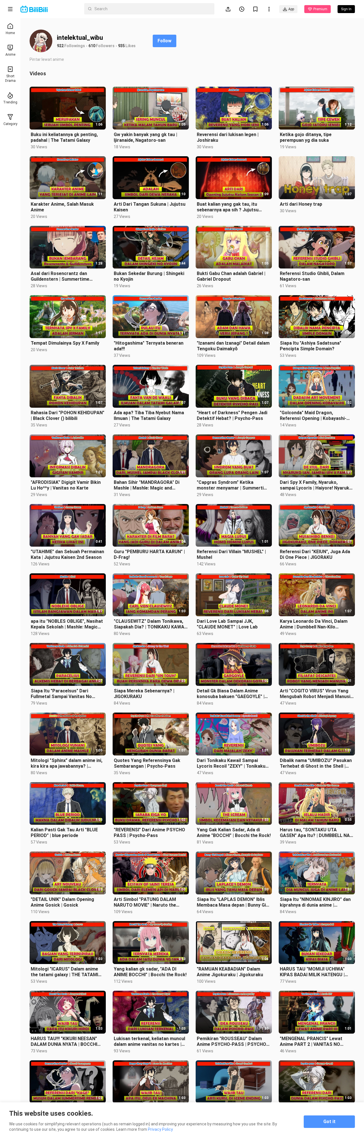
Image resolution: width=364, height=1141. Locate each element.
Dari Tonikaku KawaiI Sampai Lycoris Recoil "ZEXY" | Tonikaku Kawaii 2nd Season (231, 763)
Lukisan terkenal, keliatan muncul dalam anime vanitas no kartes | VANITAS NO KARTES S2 (149, 1041)
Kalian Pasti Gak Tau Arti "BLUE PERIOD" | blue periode (64, 832)
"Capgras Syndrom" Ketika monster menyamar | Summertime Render (233, 485)
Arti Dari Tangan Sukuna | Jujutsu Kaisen (149, 207)
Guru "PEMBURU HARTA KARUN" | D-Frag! (149, 554)
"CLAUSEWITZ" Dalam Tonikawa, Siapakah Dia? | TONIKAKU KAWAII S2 (150, 624)
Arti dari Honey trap (301, 204)
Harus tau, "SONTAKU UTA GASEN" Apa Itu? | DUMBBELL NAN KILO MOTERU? (316, 832)
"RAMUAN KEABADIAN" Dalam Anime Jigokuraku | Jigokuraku (230, 971)
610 (91, 45)
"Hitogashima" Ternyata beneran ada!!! (148, 345)
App (291, 9)
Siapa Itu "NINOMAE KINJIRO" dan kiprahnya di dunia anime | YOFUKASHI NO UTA (315, 902)
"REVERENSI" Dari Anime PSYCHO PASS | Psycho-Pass (149, 832)
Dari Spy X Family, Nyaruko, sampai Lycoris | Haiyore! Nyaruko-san (317, 485)
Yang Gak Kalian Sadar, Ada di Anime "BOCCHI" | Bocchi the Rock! (234, 832)
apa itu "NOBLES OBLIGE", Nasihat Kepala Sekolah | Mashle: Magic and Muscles (67, 624)
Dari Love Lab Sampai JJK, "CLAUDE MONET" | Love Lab (227, 624)
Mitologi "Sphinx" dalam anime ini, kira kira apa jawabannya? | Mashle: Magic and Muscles (66, 763)
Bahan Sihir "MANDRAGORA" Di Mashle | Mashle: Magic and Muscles (146, 485)
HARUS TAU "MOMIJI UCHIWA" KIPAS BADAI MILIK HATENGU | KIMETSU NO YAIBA (312, 972)
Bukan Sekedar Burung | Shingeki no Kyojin (149, 276)
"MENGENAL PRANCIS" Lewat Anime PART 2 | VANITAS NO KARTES (311, 1041)
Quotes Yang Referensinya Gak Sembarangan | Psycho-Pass (147, 763)
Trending (10, 102)
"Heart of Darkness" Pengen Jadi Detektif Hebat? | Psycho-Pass (232, 415)
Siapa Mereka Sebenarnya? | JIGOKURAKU (144, 693)
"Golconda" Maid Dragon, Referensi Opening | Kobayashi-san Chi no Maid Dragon (313, 415)
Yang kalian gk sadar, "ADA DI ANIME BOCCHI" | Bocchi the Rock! (150, 971)
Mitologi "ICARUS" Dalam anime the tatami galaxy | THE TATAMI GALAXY (64, 972)
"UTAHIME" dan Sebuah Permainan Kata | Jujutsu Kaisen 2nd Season (67, 554)
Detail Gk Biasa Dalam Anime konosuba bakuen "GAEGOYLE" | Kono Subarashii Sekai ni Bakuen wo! (231, 693)
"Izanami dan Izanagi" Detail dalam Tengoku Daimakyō (233, 345)
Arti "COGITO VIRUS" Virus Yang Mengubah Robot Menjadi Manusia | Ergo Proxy (316, 693)
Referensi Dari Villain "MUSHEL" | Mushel (231, 554)
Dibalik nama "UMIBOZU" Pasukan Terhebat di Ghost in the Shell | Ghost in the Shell (316, 763)
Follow (164, 40)
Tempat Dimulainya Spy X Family (65, 343)
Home (10, 33)
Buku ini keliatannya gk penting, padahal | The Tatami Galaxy (64, 137)
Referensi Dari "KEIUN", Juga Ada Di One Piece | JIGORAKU (315, 554)
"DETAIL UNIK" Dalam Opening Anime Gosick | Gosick (62, 902)
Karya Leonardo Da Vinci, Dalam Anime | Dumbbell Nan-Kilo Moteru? (314, 624)
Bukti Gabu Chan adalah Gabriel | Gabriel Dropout (231, 276)
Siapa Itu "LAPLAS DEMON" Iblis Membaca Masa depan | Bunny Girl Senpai (233, 902)
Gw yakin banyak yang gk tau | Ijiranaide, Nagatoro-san (145, 137)
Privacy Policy (160, 1129)
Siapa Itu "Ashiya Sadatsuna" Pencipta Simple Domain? (310, 345)
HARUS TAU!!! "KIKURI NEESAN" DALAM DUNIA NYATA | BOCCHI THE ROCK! (64, 1041)
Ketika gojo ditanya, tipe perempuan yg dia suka (306, 137)
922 (60, 45)
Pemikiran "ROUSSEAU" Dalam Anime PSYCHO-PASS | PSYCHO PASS (231, 1041)
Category (10, 124)
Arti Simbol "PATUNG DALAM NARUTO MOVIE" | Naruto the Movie (145, 902)
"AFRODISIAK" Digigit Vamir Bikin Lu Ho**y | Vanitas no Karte (66, 485)
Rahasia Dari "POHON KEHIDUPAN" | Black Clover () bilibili (67, 415)
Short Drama (10, 78)
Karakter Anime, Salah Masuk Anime (62, 207)
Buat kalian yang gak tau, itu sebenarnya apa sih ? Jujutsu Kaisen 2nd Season (227, 207)
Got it (329, 1121)
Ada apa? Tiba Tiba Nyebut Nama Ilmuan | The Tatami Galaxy (149, 415)
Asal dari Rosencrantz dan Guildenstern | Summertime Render (60, 276)
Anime (10, 55)
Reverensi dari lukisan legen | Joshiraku (227, 137)
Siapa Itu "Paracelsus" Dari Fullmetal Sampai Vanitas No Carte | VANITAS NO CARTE (61, 693)
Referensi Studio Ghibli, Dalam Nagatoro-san (312, 276)
